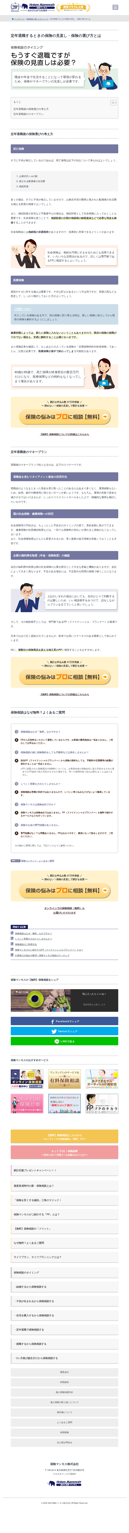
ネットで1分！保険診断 (65, 1152)
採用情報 (64, 1432)
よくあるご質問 (64, 1422)
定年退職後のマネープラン (28, 114)
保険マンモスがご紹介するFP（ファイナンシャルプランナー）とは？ (49, 949)
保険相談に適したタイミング (37, 19)
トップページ (19, 19)
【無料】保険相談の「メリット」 (33, 1228)
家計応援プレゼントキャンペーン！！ (35, 1170)
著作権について (64, 1412)
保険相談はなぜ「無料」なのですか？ (33, 933)
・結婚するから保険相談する (30, 1286)
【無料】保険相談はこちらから (64, 1136)
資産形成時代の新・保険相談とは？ (34, 1185)
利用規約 (64, 1382)
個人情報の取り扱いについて (64, 1402)
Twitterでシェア (67, 1031)
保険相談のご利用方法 (26, 944)
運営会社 (64, 1372)
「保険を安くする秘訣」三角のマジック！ (38, 1200)
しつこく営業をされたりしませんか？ (33, 938)
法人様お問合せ (64, 1442)
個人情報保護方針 (64, 1392)
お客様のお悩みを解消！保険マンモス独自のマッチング (42, 955)
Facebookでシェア (67, 1021)
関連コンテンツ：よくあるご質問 (37, 860)
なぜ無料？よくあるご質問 (29, 1243)
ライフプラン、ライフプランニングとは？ (38, 1257)
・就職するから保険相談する (30, 1344)
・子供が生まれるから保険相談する (34, 1301)
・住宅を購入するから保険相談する (34, 1315)
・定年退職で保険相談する (29, 1329)
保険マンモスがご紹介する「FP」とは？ (37, 1214)
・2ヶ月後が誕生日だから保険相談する (36, 1358)
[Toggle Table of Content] (112, 103)
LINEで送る (67, 1041)
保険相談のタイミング (26, 1272)
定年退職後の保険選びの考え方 (31, 109)
